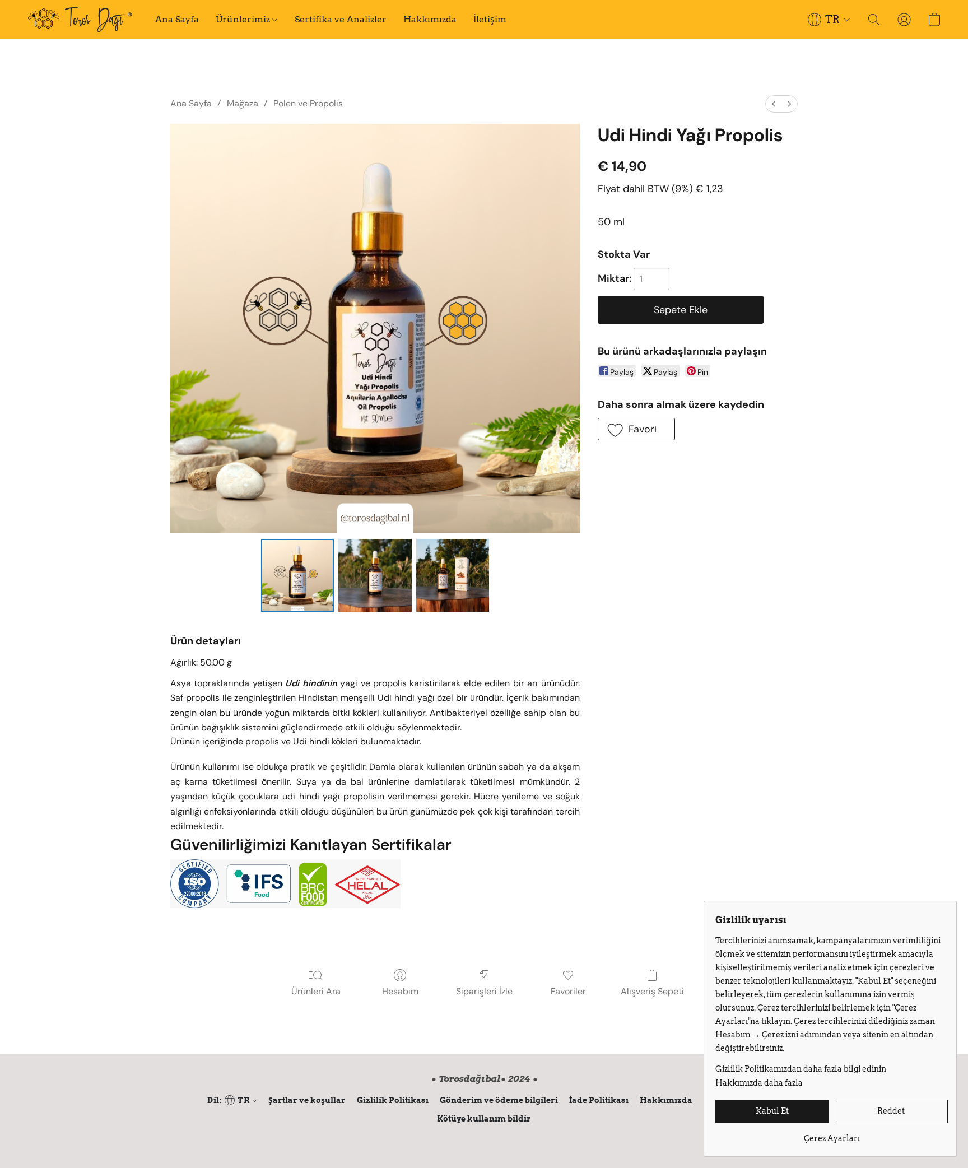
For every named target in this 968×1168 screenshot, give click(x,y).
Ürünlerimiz (244, 19)
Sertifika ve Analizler (341, 19)
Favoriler (568, 991)
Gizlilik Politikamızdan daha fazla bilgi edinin (800, 1068)
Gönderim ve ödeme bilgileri (499, 1100)
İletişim (489, 19)
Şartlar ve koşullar (307, 1100)
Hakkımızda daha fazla (759, 1082)
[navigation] (829, 19)
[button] (80, 20)
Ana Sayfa (177, 19)
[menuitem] (773, 104)
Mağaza (242, 103)
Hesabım (400, 991)
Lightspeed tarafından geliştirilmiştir (484, 1137)
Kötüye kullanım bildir (484, 1118)
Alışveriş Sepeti (652, 991)
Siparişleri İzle (484, 991)
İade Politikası (599, 1100)
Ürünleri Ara (316, 991)
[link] (831, 1134)
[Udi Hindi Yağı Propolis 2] (452, 575)
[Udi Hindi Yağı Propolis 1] (374, 575)
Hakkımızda (430, 19)
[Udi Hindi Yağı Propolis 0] (297, 575)
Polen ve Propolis (308, 103)
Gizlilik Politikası (393, 1100)
